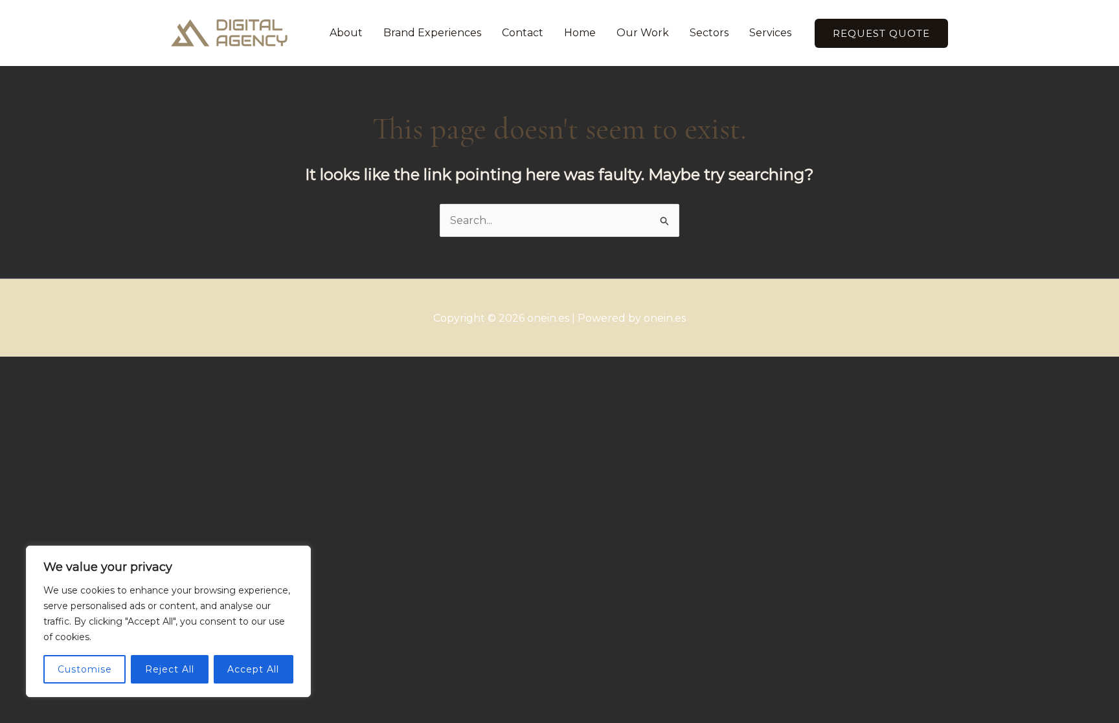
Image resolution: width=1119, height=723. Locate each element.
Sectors (709, 33)
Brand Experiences (432, 33)
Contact (522, 33)
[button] (881, 33)
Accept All (253, 669)
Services (770, 33)
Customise (85, 669)
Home (580, 33)
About (346, 33)
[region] (168, 621)
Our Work (642, 33)
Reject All (169, 669)
